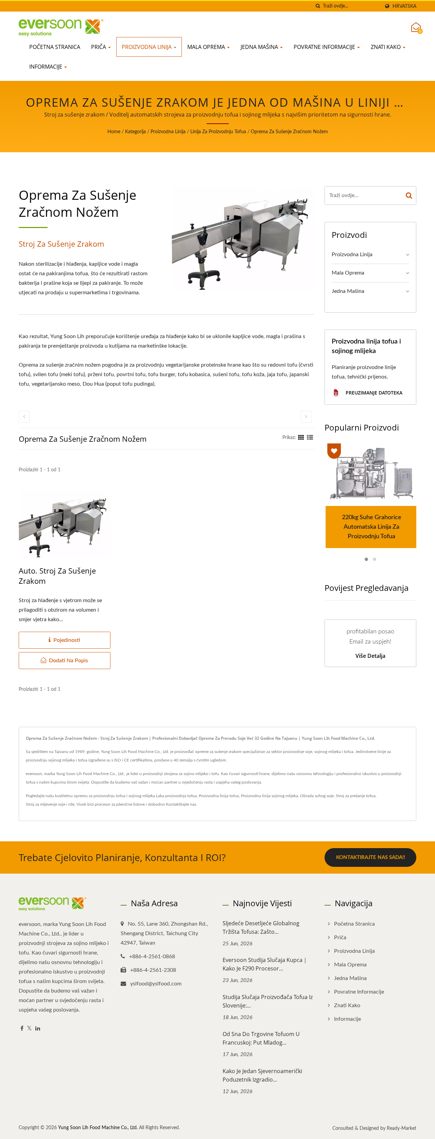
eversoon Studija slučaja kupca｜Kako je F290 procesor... (265, 964)
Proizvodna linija (147, 47)
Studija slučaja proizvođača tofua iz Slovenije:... (268, 1001)
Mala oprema (206, 47)
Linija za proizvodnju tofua (218, 131)
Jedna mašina (260, 47)
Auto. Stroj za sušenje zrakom (57, 575)
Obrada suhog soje (317, 796)
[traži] (318, 6)
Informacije (46, 66)
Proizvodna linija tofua (219, 796)
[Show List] (310, 437)
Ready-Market (401, 1128)
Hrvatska (404, 6)
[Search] (409, 196)
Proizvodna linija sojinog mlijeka (269, 796)
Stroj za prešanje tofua (356, 796)
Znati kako (386, 47)
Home (113, 131)
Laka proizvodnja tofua (176, 796)
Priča (99, 47)
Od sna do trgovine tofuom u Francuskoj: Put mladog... (261, 1038)
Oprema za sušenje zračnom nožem (289, 131)
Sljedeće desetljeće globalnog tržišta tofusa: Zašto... (261, 927)
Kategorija (135, 131)
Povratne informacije (325, 47)
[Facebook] (21, 1029)
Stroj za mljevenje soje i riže (50, 804)
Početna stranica (54, 47)
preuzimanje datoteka (373, 392)
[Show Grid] (301, 437)
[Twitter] (29, 1029)
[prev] (24, 417)
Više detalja (370, 656)
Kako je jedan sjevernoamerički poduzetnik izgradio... (262, 1075)
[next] (306, 417)
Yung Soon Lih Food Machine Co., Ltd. (98, 1127)
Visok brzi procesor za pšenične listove (110, 804)
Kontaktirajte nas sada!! (370, 857)
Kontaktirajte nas (181, 804)
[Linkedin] (37, 1029)
